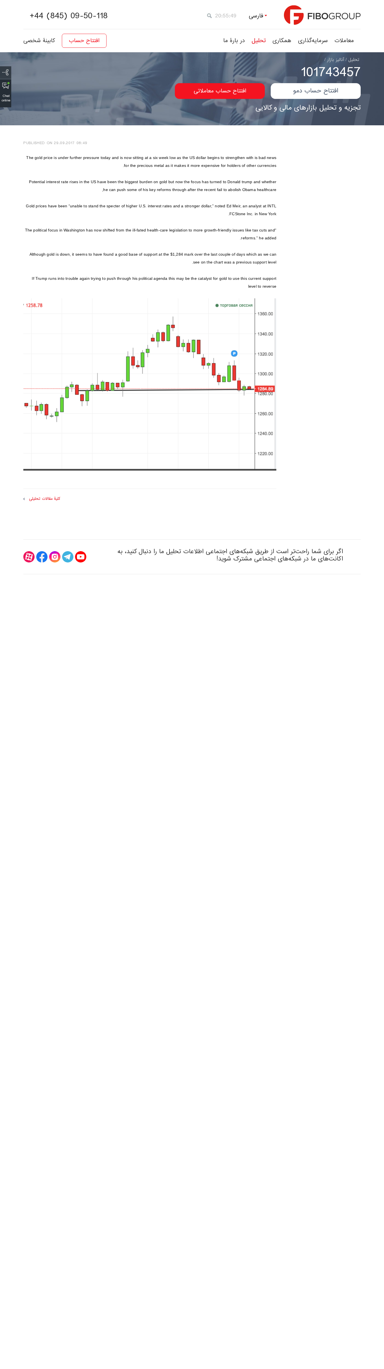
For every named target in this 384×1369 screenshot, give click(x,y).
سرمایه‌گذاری (313, 40)
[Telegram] (67, 556)
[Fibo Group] (322, 15)
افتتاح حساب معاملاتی (220, 91)
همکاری (281, 40)
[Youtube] (80, 556)
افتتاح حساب (84, 41)
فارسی (256, 16)
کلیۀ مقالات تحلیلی (44, 498)
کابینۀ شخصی (39, 41)
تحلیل (259, 40)
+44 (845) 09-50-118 (69, 16)
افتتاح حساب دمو (315, 91)
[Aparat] (29, 556)
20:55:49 (225, 16)
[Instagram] (54, 556)
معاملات (344, 40)
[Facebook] (42, 556)
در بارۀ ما (234, 40)
